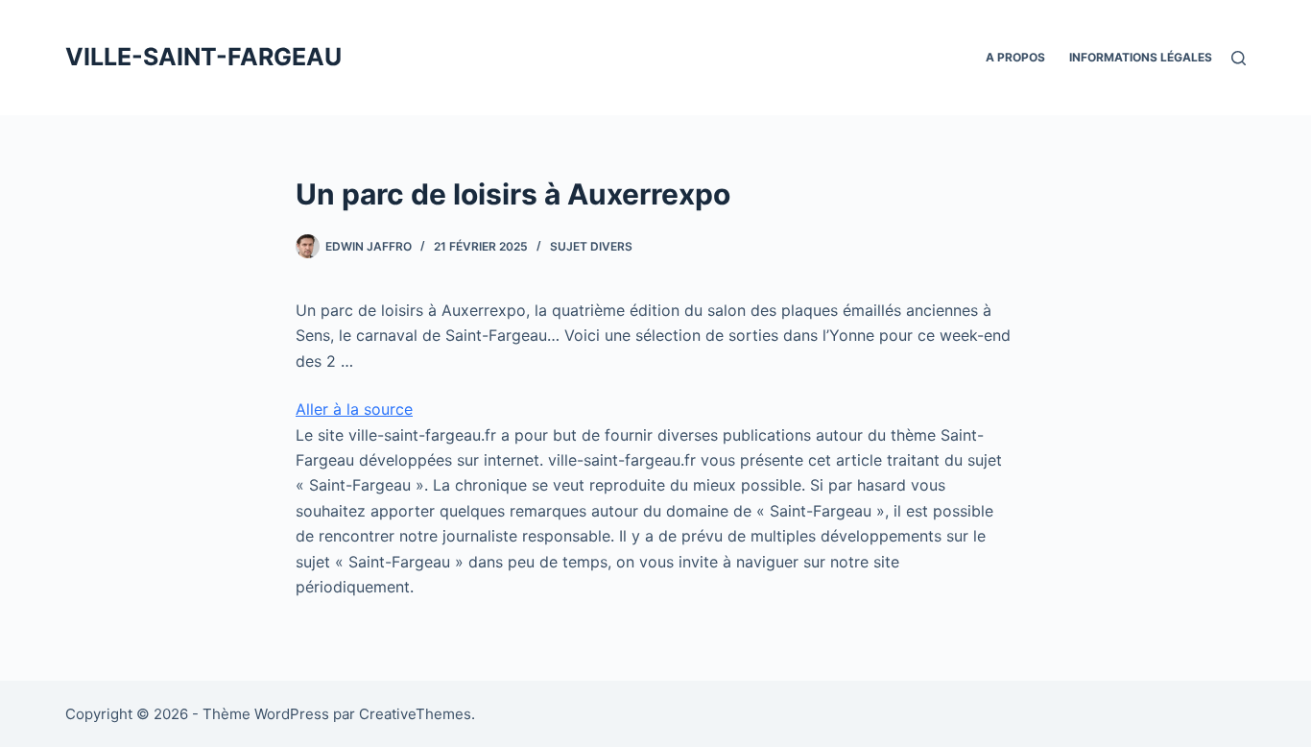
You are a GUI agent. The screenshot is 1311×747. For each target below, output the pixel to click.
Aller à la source (354, 409)
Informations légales (1140, 57)
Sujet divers (591, 246)
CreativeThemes (415, 714)
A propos (1015, 57)
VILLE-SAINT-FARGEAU (203, 56)
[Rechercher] (1238, 58)
